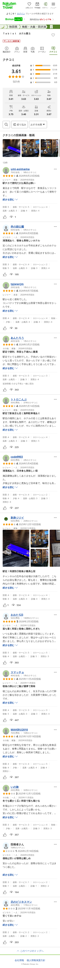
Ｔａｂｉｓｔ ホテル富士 (17, 33)
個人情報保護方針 (36, 960)
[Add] (53, 35)
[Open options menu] (55, 169)
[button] (11, 148)
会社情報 (19, 960)
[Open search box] (6, 124)
